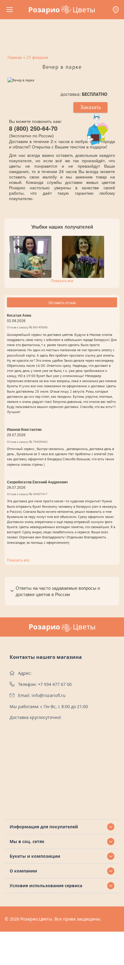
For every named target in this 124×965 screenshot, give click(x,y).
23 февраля (37, 57)
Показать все (62, 280)
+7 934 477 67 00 (55, 684)
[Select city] (115, 9)
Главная (15, 57)
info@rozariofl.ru (49, 695)
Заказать (90, 107)
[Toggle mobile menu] (9, 9)
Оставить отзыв (62, 302)
